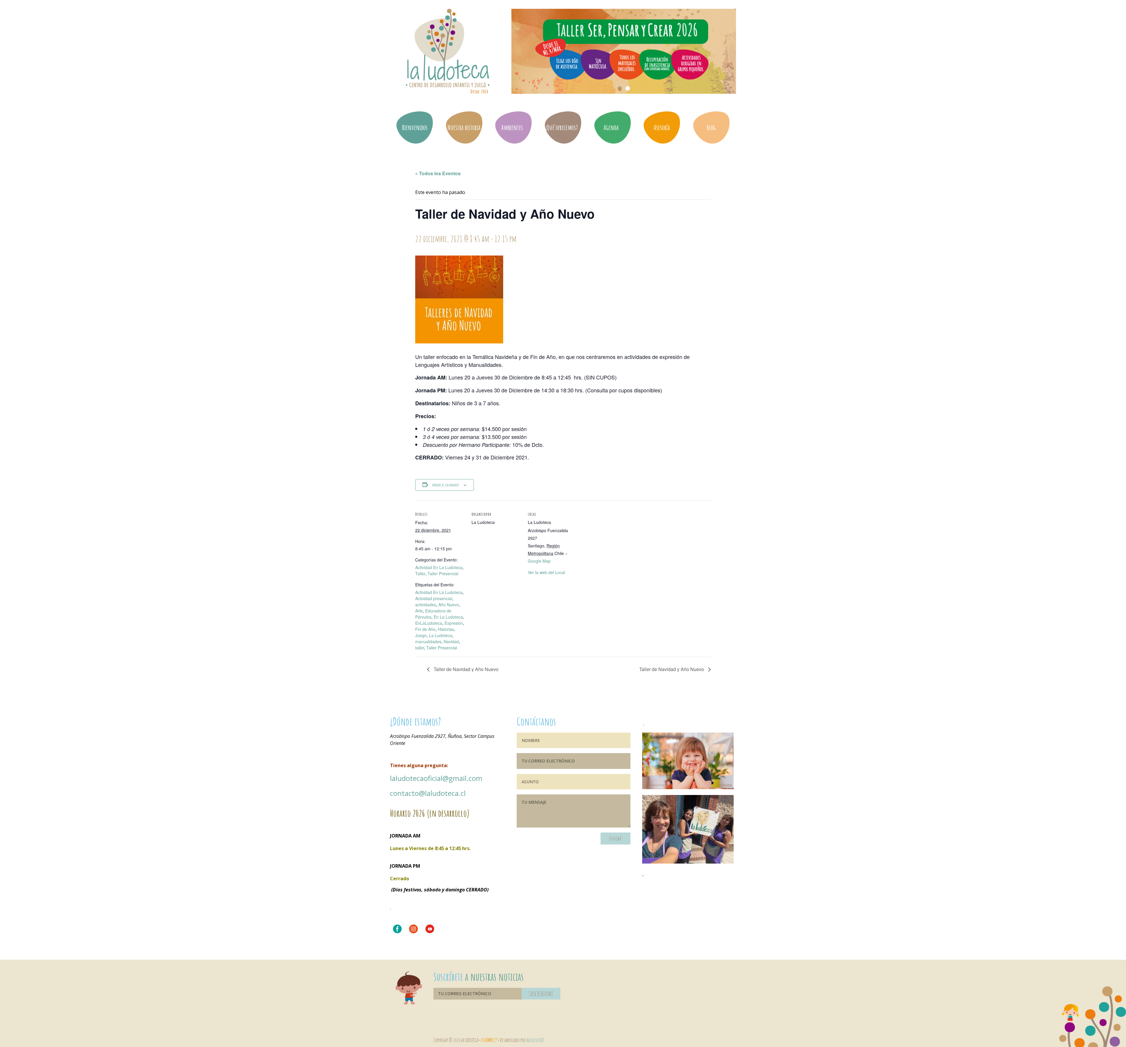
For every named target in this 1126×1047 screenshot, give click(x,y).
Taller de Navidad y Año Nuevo (465, 669)
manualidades (428, 641)
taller (419, 648)
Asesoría (662, 127)
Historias (446, 629)
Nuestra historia (464, 127)
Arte (419, 611)
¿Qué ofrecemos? (561, 127)
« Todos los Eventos (438, 173)
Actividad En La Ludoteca (438, 567)
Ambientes (512, 127)
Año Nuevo (448, 604)
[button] (620, 88)
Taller (420, 573)
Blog (711, 127)
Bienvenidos (415, 127)
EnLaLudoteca (428, 623)
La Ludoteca (440, 635)
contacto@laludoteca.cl (428, 793)
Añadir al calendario (445, 484)
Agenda (611, 127)
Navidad (451, 641)
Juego (421, 635)
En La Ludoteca (448, 617)
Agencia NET (535, 1040)
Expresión (454, 623)
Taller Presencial (443, 573)
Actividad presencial (433, 598)
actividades (425, 604)
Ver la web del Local (546, 572)
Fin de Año (425, 629)
